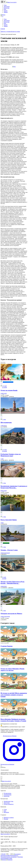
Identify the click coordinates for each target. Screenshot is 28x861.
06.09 (2, 490)
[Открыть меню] (3, 2)
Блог (5, 9)
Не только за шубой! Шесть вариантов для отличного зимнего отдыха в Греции (14, 694)
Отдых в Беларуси (8, 804)
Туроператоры (7, 794)
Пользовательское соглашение (9, 857)
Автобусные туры (8, 801)
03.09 (5, 553)
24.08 (2, 393)
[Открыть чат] (1, 777)
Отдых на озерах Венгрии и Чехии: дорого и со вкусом (12, 669)
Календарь (6, 8)
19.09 (5, 490)
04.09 (8, 553)
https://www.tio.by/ (5, 834)
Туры (5, 5)
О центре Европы (7, 646)
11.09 (2, 458)
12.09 (2, 425)
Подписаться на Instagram (7, 764)
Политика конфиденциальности (9, 855)
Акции (5, 10)
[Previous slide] (2, 363)
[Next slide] (4, 363)
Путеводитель (7, 793)
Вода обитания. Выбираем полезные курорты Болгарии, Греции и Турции (13, 720)
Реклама (6, 819)
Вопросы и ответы (9, 817)
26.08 (8, 616)
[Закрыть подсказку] (1, 766)
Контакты (6, 812)
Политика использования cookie (12, 857)
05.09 (5, 586)
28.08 (2, 553)
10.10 (5, 425)
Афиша (6, 12)
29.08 (2, 522)
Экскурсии (7, 6)
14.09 (5, 393)
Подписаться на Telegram (9, 736)
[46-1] (14, 66)
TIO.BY (4, 854)
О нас (5, 809)
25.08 (5, 616)
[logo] (11, 2)
